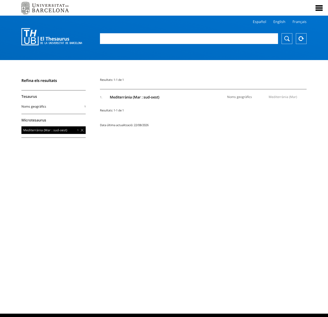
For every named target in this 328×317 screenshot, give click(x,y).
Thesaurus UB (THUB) (51, 37)
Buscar (287, 38)
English (279, 21)
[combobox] (189, 38)
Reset (301, 38)
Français (300, 21)
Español (259, 21)
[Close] (319, 8)
